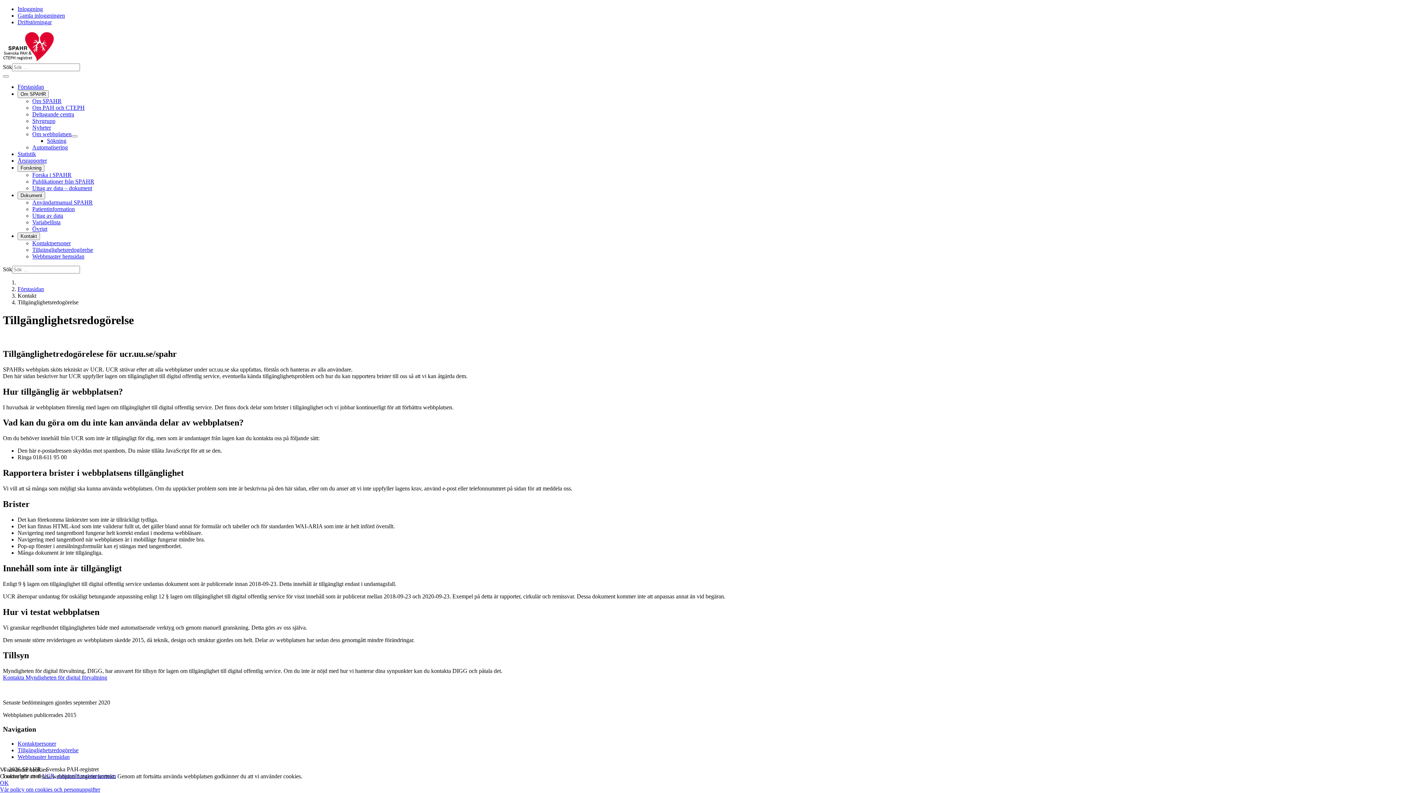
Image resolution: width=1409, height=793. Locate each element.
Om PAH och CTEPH (58, 108)
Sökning (56, 141)
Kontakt (29, 236)
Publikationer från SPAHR (63, 181)
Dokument (31, 195)
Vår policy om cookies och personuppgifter (50, 789)
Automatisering (50, 147)
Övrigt (39, 229)
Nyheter (41, 127)
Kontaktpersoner (51, 243)
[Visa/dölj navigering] (6, 76)
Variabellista (46, 222)
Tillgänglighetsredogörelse (62, 250)
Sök (7, 67)
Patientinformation (53, 209)
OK (4, 783)
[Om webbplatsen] (74, 136)
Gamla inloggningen (41, 15)
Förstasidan (31, 87)
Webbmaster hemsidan (58, 256)
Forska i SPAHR (52, 175)
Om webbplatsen (52, 134)
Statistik (27, 154)
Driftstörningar (35, 22)
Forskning (31, 168)
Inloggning (30, 9)
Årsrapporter (32, 160)
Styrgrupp (43, 121)
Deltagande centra (53, 114)
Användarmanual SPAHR (62, 202)
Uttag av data (47, 216)
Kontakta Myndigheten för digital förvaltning (55, 677)
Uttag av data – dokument (62, 188)
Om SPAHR (33, 94)
